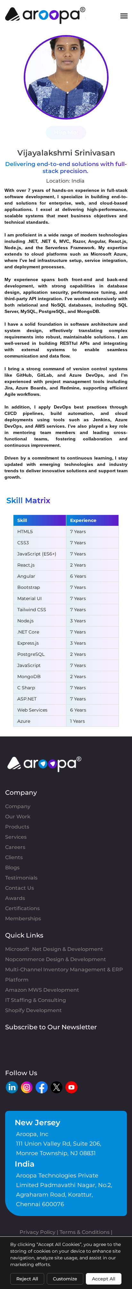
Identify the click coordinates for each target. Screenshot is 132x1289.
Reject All (27, 1279)
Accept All (103, 1279)
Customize (65, 1279)
